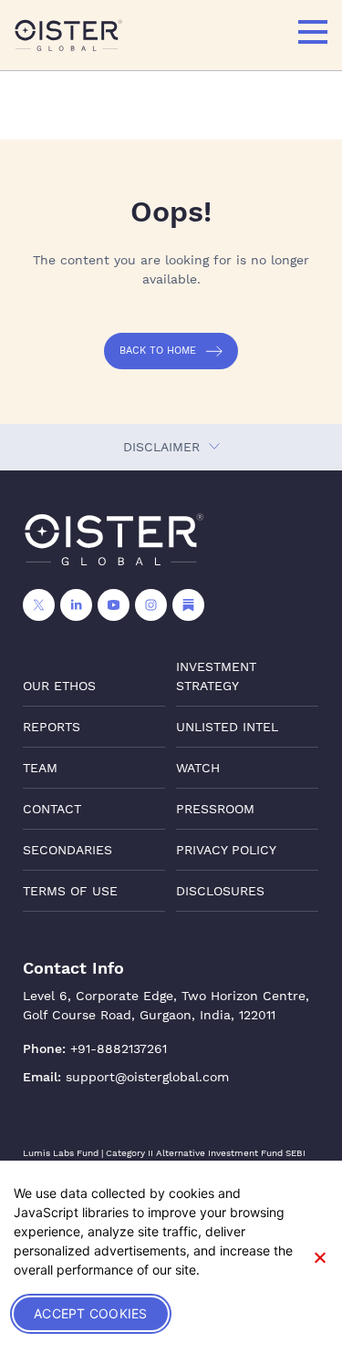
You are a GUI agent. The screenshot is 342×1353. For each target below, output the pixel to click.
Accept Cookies (91, 1313)
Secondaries (67, 849)
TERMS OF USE (70, 890)
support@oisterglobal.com (147, 1076)
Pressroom (215, 808)
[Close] (319, 1257)
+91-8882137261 (118, 1048)
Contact (52, 808)
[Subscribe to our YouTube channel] (114, 605)
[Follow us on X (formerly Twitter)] (39, 605)
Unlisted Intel (227, 726)
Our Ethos (59, 685)
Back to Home (157, 350)
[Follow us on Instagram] (151, 605)
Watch (198, 767)
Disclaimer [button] (163, 446)
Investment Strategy (216, 676)
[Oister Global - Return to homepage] (68, 35)
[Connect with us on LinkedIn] (76, 605)
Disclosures (220, 890)
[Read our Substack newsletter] (188, 605)
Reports (51, 726)
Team (40, 767)
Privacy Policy (226, 849)
